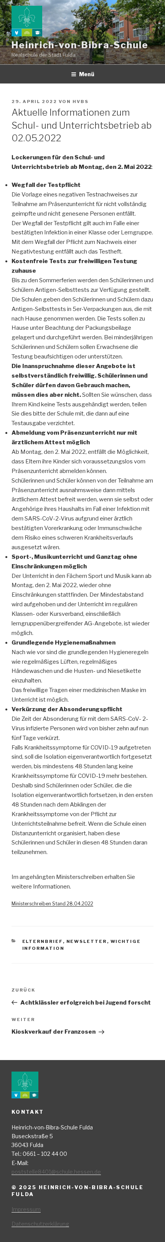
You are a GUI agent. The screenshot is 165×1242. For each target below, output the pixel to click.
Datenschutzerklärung (40, 1224)
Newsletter (86, 941)
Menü (86, 74)
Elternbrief (42, 941)
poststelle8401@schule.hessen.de (56, 1171)
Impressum (26, 1209)
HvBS (81, 101)
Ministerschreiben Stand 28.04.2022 (52, 904)
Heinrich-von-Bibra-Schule (80, 45)
